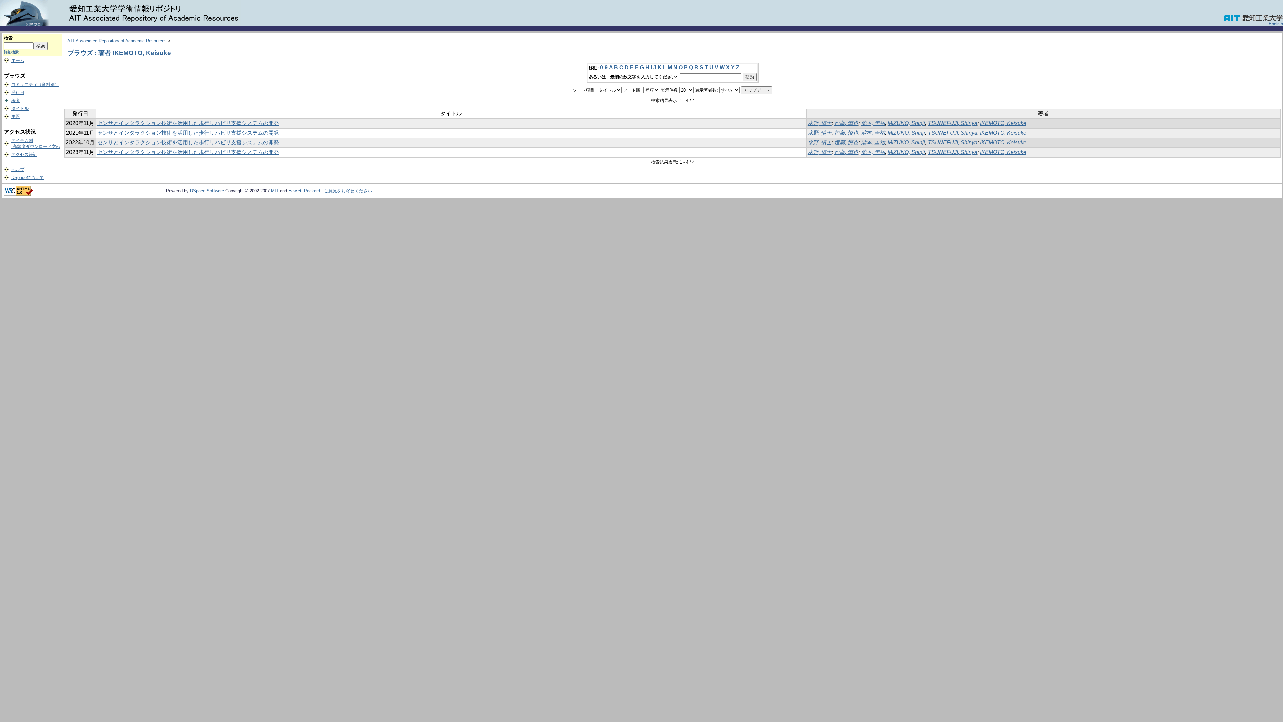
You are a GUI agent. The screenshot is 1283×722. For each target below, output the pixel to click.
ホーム (17, 60)
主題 (15, 116)
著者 (15, 100)
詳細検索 (11, 52)
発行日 (17, 92)
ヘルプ (17, 169)
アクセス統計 (24, 154)
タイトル (20, 108)
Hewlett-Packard (304, 190)
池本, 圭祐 (873, 123)
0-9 (604, 67)
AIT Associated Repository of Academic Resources (117, 40)
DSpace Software (207, 190)
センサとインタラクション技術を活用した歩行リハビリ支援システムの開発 (188, 123)
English (1276, 23)
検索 (8, 38)
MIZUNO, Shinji (906, 123)
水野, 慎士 (820, 123)
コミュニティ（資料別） (35, 84)
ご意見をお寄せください (348, 190)
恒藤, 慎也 (846, 123)
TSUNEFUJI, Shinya (952, 123)
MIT (275, 190)
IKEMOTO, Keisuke (1003, 123)
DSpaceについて (27, 177)
